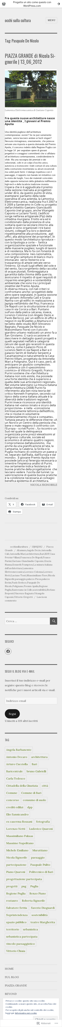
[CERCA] (53, 621)
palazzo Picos (34, 579)
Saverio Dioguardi (43, 907)
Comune (11, 793)
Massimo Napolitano (20, 843)
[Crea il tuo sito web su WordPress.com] (31, 4)
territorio (12, 929)
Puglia (34, 886)
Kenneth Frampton (22, 564)
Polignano (17, 586)
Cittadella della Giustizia (22, 785)
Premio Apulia (31, 586)
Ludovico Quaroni (41, 828)
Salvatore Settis (16, 907)
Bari (42, 553)
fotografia (43, 821)
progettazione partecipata (24, 879)
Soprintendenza (17, 915)
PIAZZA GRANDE (16, 985)
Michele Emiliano (17, 850)
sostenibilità (39, 589)
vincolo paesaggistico (20, 943)
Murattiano (40, 850)
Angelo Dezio (34, 550)
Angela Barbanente (18, 749)
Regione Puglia (15, 893)
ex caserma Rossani (19, 821)
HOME (9, 968)
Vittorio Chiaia (15, 951)
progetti (11, 886)
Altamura (21, 550)
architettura (32, 553)
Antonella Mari (18, 553)
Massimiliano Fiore (37, 575)
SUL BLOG (12, 977)
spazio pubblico (16, 922)
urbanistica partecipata (21, 936)
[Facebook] (8, 651)
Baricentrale (14, 771)
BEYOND (11, 994)
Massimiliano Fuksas (19, 836)
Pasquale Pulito (40, 864)
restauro (12, 900)
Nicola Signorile (16, 857)
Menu (51, 20)
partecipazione (16, 864)
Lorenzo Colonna (33, 571)
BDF (47, 553)
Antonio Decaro (16, 757)
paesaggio (20, 579)
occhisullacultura (19, 546)
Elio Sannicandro (17, 814)
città (45, 785)
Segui (12, 714)
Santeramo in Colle (22, 589)
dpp (29, 807)
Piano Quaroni (15, 872)
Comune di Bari (31, 793)
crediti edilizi (14, 807)
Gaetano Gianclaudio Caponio (28, 561)
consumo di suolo (34, 800)
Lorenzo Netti (15, 828)
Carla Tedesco (15, 778)
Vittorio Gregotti (23, 597)
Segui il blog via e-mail (20, 671)
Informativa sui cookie (26, 1013)
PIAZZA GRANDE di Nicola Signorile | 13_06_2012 (30, 58)
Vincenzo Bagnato (24, 593)
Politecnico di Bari (41, 872)
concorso (12, 800)
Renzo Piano (37, 893)
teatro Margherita (42, 922)
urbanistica (30, 929)
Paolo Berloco (19, 582)
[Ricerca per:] (27, 621)
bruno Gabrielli (36, 771)
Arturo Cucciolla (17, 764)
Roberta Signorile (33, 900)
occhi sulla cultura (18, 20)
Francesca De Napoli (31, 557)
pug (23, 886)
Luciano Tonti (18, 575)
